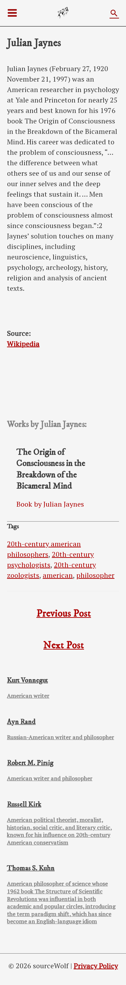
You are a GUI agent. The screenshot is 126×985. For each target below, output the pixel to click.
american (58, 575)
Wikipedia (23, 343)
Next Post (63, 645)
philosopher (95, 575)
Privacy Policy (96, 965)
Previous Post (63, 613)
